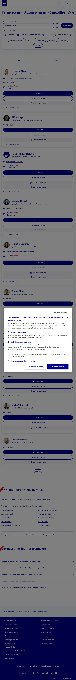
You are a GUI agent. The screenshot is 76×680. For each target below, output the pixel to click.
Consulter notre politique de (22, 361)
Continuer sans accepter (60, 312)
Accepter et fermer (58, 367)
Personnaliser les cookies (35, 367)
